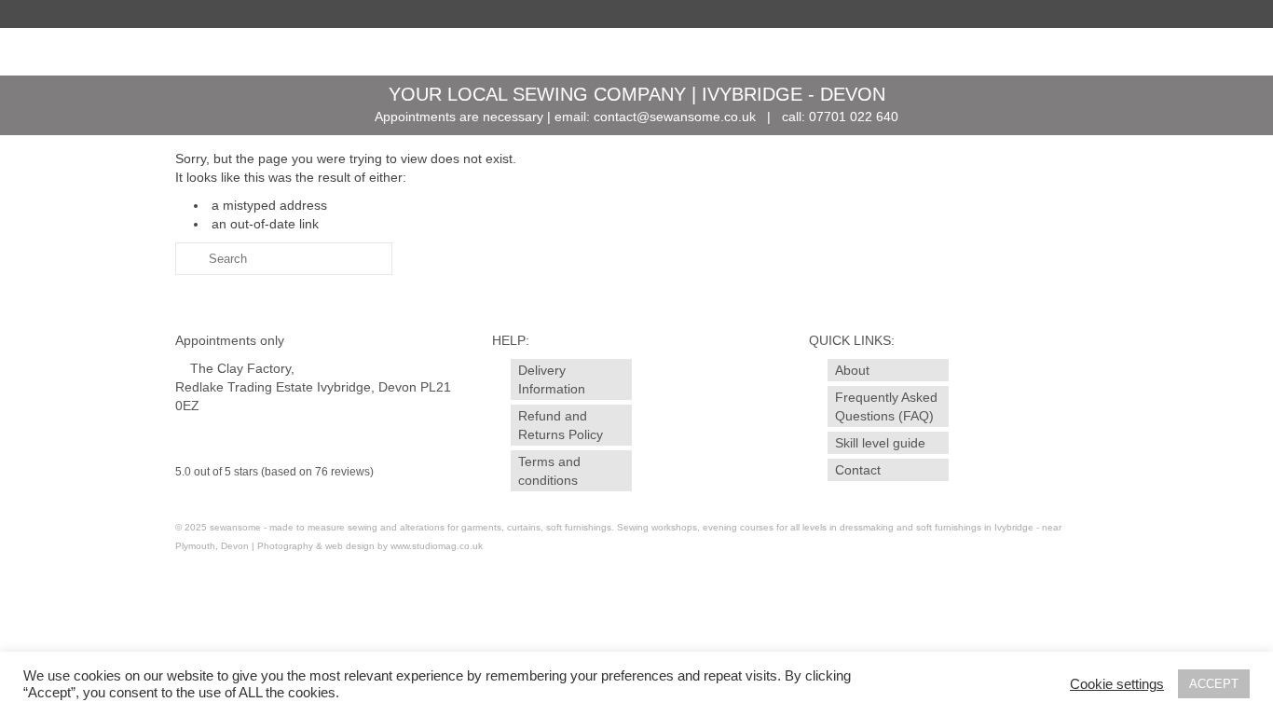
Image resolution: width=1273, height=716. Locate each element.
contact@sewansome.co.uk (675, 116)
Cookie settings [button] (1117, 684)
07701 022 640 (853, 116)
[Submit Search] (189, 258)
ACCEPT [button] (1214, 684)
